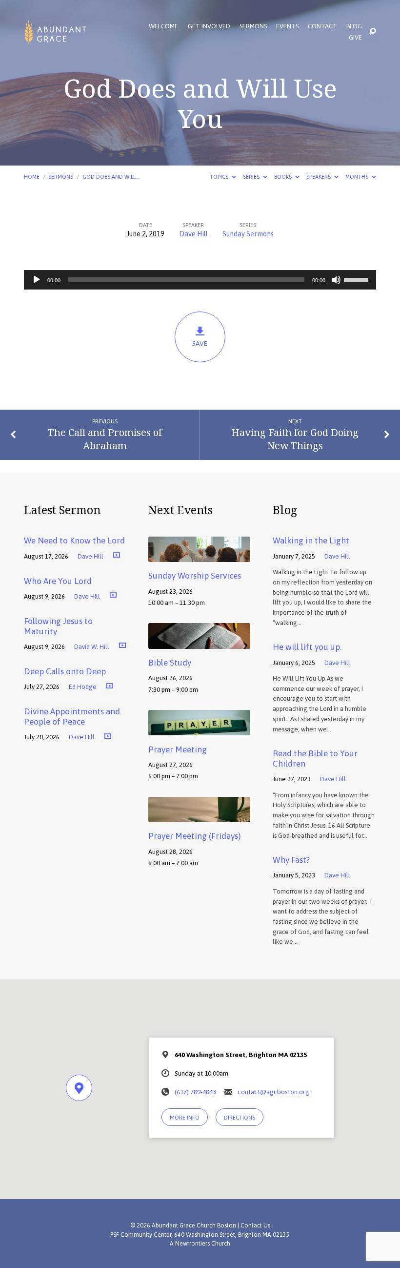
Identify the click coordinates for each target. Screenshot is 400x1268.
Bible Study (169, 662)
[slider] (357, 279)
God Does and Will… (110, 176)
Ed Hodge (83, 686)
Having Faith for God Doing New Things (295, 438)
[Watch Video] (116, 554)
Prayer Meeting (177, 749)
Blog (354, 26)
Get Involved (209, 26)
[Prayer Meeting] (199, 728)
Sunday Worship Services (194, 576)
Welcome (163, 26)
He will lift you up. (307, 647)
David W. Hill (91, 646)
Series (252, 176)
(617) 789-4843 (195, 1092)
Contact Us (255, 1225)
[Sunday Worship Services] (199, 555)
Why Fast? (291, 860)
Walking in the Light (311, 540)
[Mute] (336, 280)
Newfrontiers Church (202, 1243)
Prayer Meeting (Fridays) (194, 836)
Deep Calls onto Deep (65, 671)
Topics (220, 176)
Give (355, 38)
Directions (239, 1117)
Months (357, 176)
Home (32, 176)
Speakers (319, 176)
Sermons (253, 26)
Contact (322, 26)
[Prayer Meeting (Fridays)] (199, 815)
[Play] (36, 280)
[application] (200, 280)
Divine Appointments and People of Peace (72, 717)
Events (287, 26)
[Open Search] (372, 31)
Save (199, 343)
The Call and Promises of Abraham (105, 438)
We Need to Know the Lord (74, 540)
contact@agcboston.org (273, 1092)
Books (283, 176)
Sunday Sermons (248, 234)
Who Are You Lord (58, 581)
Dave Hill (193, 234)
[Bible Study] (199, 642)
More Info (185, 1117)
